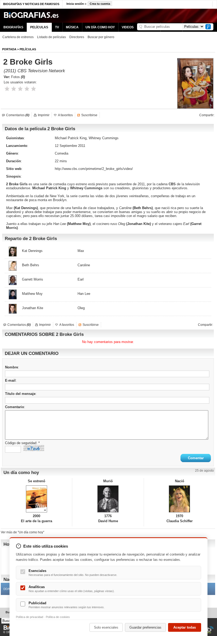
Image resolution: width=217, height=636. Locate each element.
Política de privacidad (29, 617)
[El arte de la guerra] (36, 498)
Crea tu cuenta (100, 3)
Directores (76, 37)
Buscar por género (101, 37)
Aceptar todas (184, 627)
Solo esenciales (106, 627)
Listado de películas (51, 37)
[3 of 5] (20, 88)
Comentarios (17, 115)
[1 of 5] (7, 88)
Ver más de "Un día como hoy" (22, 532)
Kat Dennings (26, 208)
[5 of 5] (33, 88)
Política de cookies (58, 617)
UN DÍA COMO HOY (100, 27)
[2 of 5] (13, 88)
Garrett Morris (32, 279)
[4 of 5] (27, 88)
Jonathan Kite (138, 224)
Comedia (61, 153)
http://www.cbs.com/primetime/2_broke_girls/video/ (94, 169)
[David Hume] (108, 498)
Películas (28, 49)
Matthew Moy (78, 224)
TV (57, 27)
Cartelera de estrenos (18, 37)
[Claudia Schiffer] (180, 498)
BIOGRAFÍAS (13, 27)
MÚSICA (72, 27)
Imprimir (43, 115)
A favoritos (65, 115)
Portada (9, 49)
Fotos (18, 77)
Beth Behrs (143, 208)
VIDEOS (128, 27)
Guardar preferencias (145, 627)
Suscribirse (89, 115)
